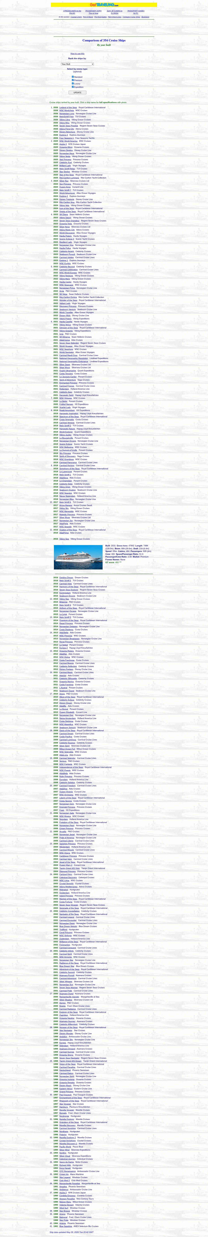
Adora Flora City (66, 129)
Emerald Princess (67, 807)
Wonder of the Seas (68, 300)
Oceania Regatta (67, 1082)
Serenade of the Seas (69, 908)
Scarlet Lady (65, 407)
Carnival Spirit (65, 954)
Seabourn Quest (66, 691)
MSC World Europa (68, 273)
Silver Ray (63, 181)
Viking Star (64, 599)
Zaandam (63, 1015)
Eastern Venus (65, 1088)
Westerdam (64, 847)
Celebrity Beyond (67, 266)
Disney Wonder (66, 1033)
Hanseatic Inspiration (68, 413)
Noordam (63, 819)
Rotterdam (64, 389)
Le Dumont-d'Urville (68, 450)
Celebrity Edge (66, 484)
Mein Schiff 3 (65, 617)
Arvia (61, 291)
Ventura (62, 761)
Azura (62, 694)
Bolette (62, 1006)
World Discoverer (67, 233)
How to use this (77, 53)
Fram (61, 810)
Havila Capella (65, 321)
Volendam (63, 1046)
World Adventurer (67, 193)
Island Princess (66, 896)
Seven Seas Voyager (68, 905)
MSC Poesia (64, 770)
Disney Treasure (66, 199)
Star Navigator (65, 1030)
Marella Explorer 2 (67, 1137)
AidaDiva (63, 789)
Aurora (62, 1003)
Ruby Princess (65, 776)
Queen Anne (65, 187)
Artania (62, 1223)
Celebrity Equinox (67, 743)
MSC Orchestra (66, 795)
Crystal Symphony (67, 1140)
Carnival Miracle (66, 850)
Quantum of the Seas (69, 620)
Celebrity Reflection (68, 666)
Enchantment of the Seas (70, 1098)
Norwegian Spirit (66, 1076)
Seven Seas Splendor (69, 343)
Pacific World (65, 1147)
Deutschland (65, 1070)
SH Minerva (64, 337)
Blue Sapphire (65, 1226)
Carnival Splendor (67, 758)
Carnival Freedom (67, 785)
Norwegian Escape (67, 611)
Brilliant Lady (65, 165)
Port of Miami (88, 17)
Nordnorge (64, 1116)
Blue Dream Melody (68, 926)
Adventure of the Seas (69, 969)
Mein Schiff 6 (65, 502)
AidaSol (62, 675)
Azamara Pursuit (66, 975)
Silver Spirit (64, 746)
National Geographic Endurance (73, 361)
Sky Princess (65, 453)
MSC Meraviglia (66, 511)
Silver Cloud (64, 1156)
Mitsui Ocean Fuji (67, 749)
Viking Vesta (64, 156)
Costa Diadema (66, 629)
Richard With (65, 1165)
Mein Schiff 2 (65, 425)
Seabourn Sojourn (67, 727)
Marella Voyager (66, 1110)
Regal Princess (66, 623)
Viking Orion (64, 487)
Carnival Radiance (67, 1009)
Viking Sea (64, 539)
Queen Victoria (66, 792)
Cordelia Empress (67, 1195)
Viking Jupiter (65, 435)
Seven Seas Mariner (68, 987)
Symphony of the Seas (69, 468)
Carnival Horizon (66, 465)
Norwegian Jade (66, 813)
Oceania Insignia (66, 1079)
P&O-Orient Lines (114, 17)
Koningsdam (65, 593)
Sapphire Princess (67, 844)
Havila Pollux (65, 248)
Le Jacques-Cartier (68, 377)
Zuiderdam (64, 939)
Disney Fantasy (66, 669)
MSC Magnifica (66, 724)
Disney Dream (65, 703)
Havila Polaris (65, 236)
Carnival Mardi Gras (68, 355)
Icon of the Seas (66, 208)
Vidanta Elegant (66, 1205)
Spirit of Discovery (67, 456)
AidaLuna (63, 755)
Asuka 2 (63, 1193)
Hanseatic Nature (67, 429)
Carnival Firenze (66, 386)
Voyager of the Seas (68, 1027)
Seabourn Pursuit (67, 254)
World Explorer (66, 432)
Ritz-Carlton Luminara (69, 178)
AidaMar (63, 654)
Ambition (63, 1036)
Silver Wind (64, 1150)
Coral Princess (65, 932)
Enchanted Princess (68, 383)
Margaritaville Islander (69, 997)
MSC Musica (65, 816)
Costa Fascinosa (66, 660)
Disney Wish (64, 315)
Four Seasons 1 (66, 138)
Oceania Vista (65, 224)
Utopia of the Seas (67, 211)
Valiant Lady (64, 303)
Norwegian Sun (66, 984)
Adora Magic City (67, 230)
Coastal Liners (76, 17)
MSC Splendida (66, 752)
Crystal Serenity (66, 883)
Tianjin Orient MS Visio (69, 868)
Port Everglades (100, 17)
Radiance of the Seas (69, 963)
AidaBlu (62, 706)
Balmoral (63, 1217)
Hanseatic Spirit (66, 395)
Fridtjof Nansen (66, 404)
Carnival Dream (66, 733)
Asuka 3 (63, 144)
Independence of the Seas (71, 767)
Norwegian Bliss (66, 499)
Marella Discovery (67, 1125)
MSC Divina (64, 657)
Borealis (63, 1113)
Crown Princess (66, 828)
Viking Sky (64, 508)
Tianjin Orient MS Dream (70, 1061)
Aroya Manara (65, 505)
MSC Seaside (65, 527)
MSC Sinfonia (65, 935)
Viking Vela (64, 205)
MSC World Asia (66, 110)
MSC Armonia (65, 957)
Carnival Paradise (67, 1067)
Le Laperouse (65, 471)
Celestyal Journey (67, 1159)
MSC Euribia (65, 263)
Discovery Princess (67, 306)
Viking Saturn (65, 217)
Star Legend (64, 1177)
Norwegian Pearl (66, 825)
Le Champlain (65, 481)
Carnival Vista (65, 584)
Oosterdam (64, 893)
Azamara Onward (67, 1049)
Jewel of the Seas (67, 862)
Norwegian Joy (66, 520)
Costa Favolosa (66, 684)
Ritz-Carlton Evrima (68, 297)
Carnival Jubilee (66, 257)
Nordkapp (63, 1131)
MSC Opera (64, 853)
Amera (62, 1214)
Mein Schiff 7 (65, 190)
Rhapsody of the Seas (69, 1101)
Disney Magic (65, 1085)
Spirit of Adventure (67, 380)
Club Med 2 (64, 1180)
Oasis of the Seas (67, 730)
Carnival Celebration (68, 269)
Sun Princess (65, 184)
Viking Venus (65, 325)
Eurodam (63, 779)
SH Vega (63, 294)
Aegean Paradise (67, 1199)
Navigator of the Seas (69, 914)
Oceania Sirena (66, 1055)
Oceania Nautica (66, 1018)
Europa (62, 1043)
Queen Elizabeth (66, 712)
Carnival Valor (65, 859)
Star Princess (65, 159)
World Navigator (66, 352)
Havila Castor (65, 282)
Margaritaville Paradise (69, 1183)
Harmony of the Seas (68, 586)
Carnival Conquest (67, 948)
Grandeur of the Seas (69, 1122)
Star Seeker (64, 171)
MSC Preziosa (65, 636)
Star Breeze (64, 1211)
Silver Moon (64, 367)
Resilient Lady (65, 242)
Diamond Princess (67, 871)
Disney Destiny (66, 150)
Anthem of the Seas (68, 608)
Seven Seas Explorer (68, 590)
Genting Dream (66, 577)
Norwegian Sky (66, 1039)
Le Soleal (63, 645)
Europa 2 (63, 648)
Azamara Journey (67, 1021)
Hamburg (63, 1107)
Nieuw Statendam (67, 496)
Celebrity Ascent (66, 251)
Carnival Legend (66, 917)
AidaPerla (63, 523)
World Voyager (66, 346)
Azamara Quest (66, 994)
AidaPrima (64, 533)
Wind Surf (63, 1208)
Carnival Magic (66, 672)
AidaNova (63, 478)
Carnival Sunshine (67, 1128)
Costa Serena (65, 801)
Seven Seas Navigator (69, 1058)
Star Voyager (65, 1104)
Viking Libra (64, 119)
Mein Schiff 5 (65, 580)
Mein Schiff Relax (67, 169)
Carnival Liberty (66, 841)
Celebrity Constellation (69, 911)
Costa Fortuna (65, 902)
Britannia (63, 602)
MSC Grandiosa (66, 459)
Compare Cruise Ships (131, 17)
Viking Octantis (66, 331)
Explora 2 (63, 196)
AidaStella (63, 632)
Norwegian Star (66, 960)
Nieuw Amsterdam (67, 718)
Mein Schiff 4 (65, 605)
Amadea (63, 1186)
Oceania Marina (66, 681)
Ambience (63, 1189)
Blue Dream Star (66, 966)
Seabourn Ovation (67, 490)
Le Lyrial (63, 614)
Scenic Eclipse (65, 444)
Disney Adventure (67, 132)
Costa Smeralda (66, 419)
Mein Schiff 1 (65, 475)
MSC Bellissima (66, 447)
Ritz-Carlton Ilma (66, 202)
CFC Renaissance (67, 1171)
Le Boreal (63, 709)
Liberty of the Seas (67, 798)
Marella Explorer (66, 1119)
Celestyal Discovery (68, 877)
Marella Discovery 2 (68, 1143)
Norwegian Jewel (67, 834)
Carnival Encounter (68, 920)
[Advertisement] (104, 28)
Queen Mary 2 (65, 865)
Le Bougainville (66, 438)
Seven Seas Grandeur (69, 221)
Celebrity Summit (67, 972)
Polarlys (63, 1134)
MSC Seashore (66, 349)
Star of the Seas (66, 175)
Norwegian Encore (67, 441)
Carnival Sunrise (66, 1052)
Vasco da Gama (66, 1162)
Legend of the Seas (68, 107)
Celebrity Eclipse (66, 700)
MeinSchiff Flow (66, 116)
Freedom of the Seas (68, 822)
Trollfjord (63, 929)
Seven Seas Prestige (68, 126)
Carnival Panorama (68, 462)
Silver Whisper (65, 981)
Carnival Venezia (66, 422)
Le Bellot (63, 401)
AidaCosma (64, 340)
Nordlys (62, 1153)
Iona (61, 334)
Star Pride (63, 1220)
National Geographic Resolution (73, 358)
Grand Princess (66, 1091)
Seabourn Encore (67, 596)
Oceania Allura (65, 147)
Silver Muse (64, 517)
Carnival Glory (65, 874)
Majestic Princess (67, 514)
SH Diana (63, 214)
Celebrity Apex (65, 392)
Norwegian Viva (66, 245)
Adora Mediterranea (68, 887)
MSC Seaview (65, 493)
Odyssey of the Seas (68, 328)
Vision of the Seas (67, 1064)
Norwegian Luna (66, 113)
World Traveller (66, 312)
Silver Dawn (64, 364)
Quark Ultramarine (67, 370)
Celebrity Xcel (65, 162)
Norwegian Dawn (67, 923)
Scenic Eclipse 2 (66, 239)
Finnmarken (64, 945)
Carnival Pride (65, 991)
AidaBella (63, 773)
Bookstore (145, 17)
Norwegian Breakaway (69, 638)
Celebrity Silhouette (68, 678)
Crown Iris (63, 1174)
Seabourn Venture (67, 309)
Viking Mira (64, 123)
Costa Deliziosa (66, 721)
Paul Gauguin (65, 1095)
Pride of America (66, 837)
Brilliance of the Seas (68, 942)
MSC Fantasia (65, 764)
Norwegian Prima (67, 288)
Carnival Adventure (67, 978)
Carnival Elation (66, 1073)
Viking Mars (64, 279)
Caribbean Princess (68, 856)
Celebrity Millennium (68, 1024)
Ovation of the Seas (68, 530)
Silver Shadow (65, 1000)
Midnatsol (63, 889)
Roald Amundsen (67, 410)
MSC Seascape (66, 285)
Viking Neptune (66, 276)
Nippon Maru (65, 1202)
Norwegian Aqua (66, 153)
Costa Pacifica (65, 736)
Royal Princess (66, 642)
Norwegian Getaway (68, 626)
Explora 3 (63, 135)
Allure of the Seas (67, 697)
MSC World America (68, 141)
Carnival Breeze (66, 663)
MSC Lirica (64, 880)
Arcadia (62, 831)
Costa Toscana (66, 373)
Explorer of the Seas (68, 1012)
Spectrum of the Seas (69, 416)
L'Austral (63, 688)
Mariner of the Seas (68, 899)
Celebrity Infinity (66, 951)
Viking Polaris (65, 318)
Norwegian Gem (66, 804)
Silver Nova (64, 227)
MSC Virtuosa (65, 398)
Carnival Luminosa (67, 740)
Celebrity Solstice (67, 782)
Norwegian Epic (66, 715)
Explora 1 (63, 260)
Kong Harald (65, 1168)
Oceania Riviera (66, 651)
